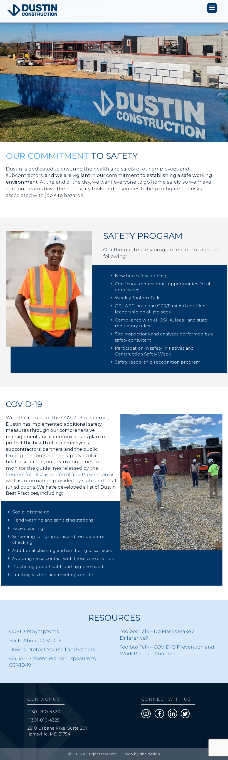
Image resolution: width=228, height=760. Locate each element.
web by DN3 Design (142, 754)
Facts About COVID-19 (35, 640)
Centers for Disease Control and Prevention (57, 474)
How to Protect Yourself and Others (52, 649)
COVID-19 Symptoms (34, 631)
